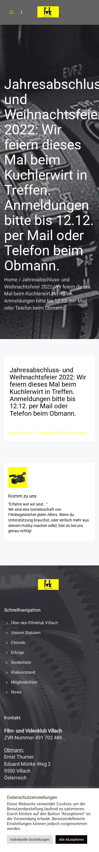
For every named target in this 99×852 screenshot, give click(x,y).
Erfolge (17, 652)
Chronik (18, 642)
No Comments (76, 433)
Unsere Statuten (25, 632)
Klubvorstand (23, 672)
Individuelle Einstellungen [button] (30, 839)
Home (11, 279)
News (16, 692)
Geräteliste (21, 662)
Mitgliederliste (24, 682)
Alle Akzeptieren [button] (71, 839)
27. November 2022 (48, 433)
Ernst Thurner (20, 433)
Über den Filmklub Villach (34, 622)
